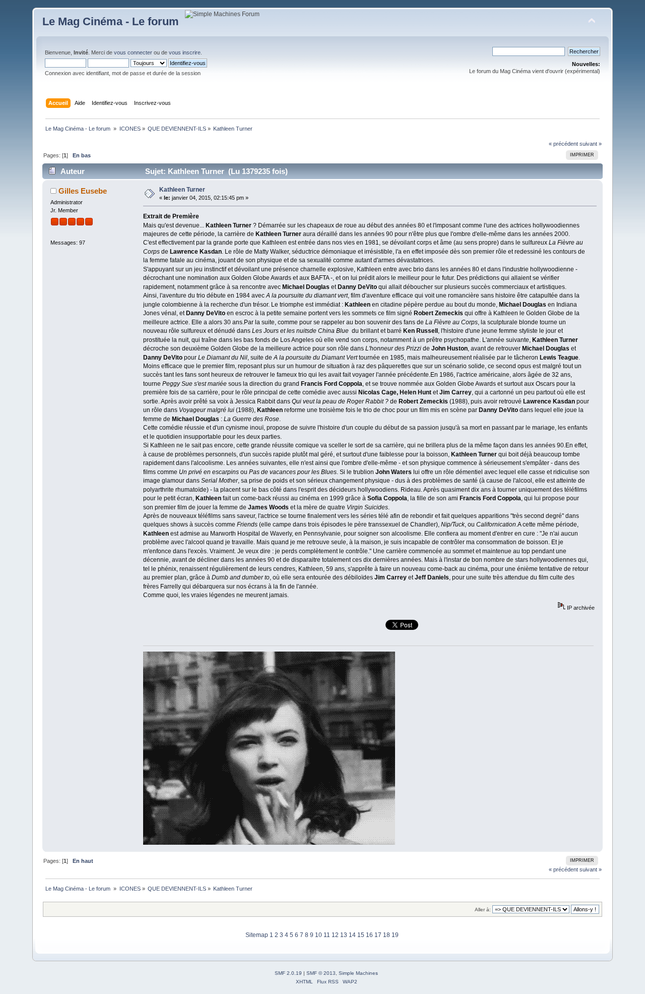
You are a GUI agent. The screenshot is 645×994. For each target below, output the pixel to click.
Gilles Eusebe (82, 191)
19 (395, 935)
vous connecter (133, 52)
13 (343, 935)
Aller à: (483, 909)
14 (352, 935)
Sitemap (256, 935)
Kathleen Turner (182, 189)
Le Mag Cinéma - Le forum (110, 21)
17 (377, 935)
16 (369, 935)
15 (360, 935)
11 (327, 935)
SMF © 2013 (321, 973)
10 (318, 935)
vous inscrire (185, 52)
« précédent (563, 144)
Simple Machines (358, 973)
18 (386, 935)
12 (335, 935)
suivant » (590, 144)
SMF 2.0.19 (288, 973)
